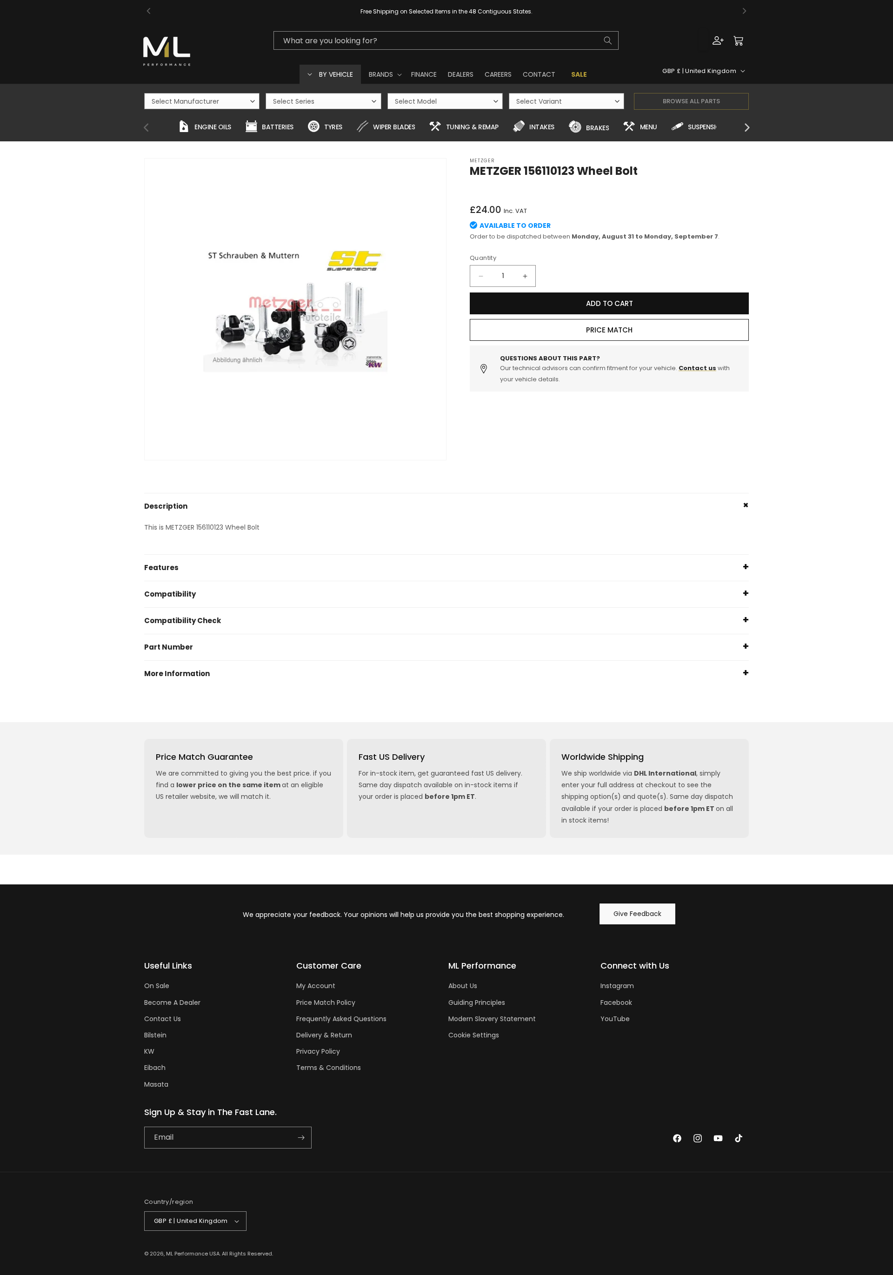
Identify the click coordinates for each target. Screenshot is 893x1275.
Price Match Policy (325, 1002)
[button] (384, 74)
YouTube (615, 1018)
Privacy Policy (318, 1051)
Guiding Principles (476, 1002)
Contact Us (162, 1018)
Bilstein (155, 1035)
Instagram (617, 985)
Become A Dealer (172, 1002)
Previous (146, 128)
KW (149, 1051)
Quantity (483, 257)
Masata (156, 1084)
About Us (462, 985)
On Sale (156, 985)
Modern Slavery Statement (492, 1018)
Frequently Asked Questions (341, 1018)
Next (746, 128)
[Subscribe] (301, 1138)
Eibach (155, 1067)
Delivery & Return (324, 1035)
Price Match (609, 330)
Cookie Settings (473, 1035)
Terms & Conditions (328, 1067)
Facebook (616, 1002)
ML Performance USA (193, 1253)
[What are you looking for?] (608, 40)
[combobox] (446, 40)
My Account (315, 985)
